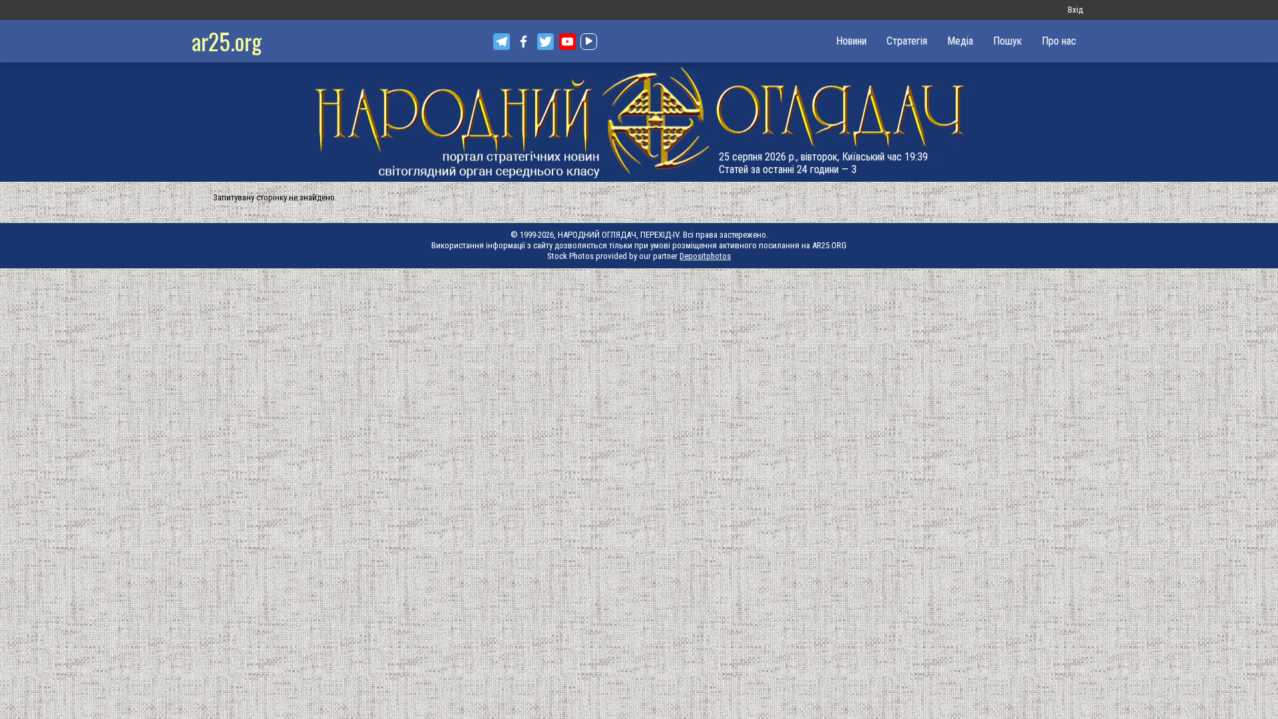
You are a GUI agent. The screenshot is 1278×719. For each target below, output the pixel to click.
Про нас (1059, 41)
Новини (851, 41)
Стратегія (907, 41)
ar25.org (227, 41)
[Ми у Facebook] (523, 41)
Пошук (1007, 41)
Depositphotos (705, 256)
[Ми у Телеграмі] (501, 41)
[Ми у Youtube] (567, 41)
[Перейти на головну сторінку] (639, 122)
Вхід (1075, 10)
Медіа (960, 41)
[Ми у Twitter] (545, 41)
